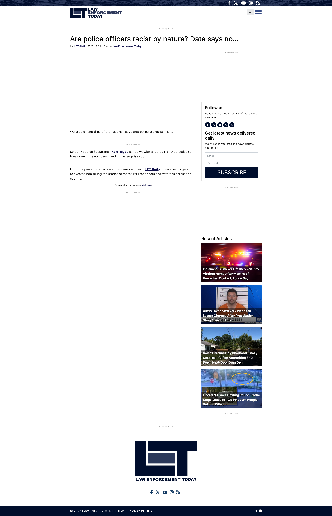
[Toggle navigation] (258, 12)
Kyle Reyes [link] (120, 152)
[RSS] (258, 3)
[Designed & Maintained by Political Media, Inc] (256, 511)
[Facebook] (229, 3)
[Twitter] (236, 3)
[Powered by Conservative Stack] (260, 511)
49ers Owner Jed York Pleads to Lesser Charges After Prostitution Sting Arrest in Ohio (228, 315)
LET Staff (79, 46)
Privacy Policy (140, 511)
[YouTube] (243, 3)
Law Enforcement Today (96, 13)
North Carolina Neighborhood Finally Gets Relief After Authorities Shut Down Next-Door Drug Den (230, 357)
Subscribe (231, 172)
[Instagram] (251, 3)
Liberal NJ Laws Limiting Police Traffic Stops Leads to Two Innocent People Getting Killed (231, 399)
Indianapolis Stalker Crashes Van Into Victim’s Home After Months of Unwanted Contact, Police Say (231, 273)
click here (146, 185)
